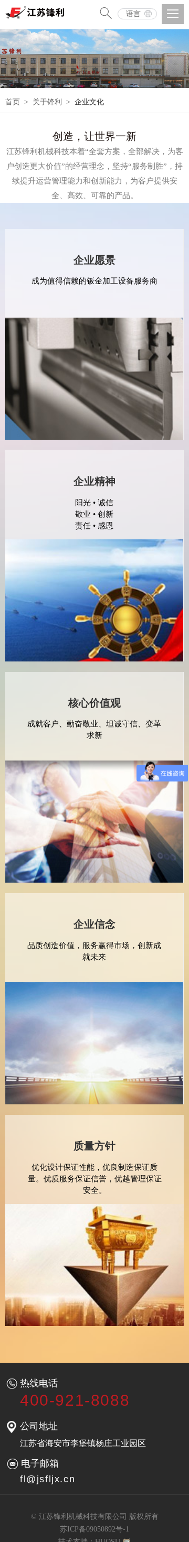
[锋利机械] (36, 9)
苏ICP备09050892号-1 (94, 1529)
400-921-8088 (75, 1400)
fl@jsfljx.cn (47, 1479)
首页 (12, 102)
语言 (133, 14)
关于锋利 (47, 102)
